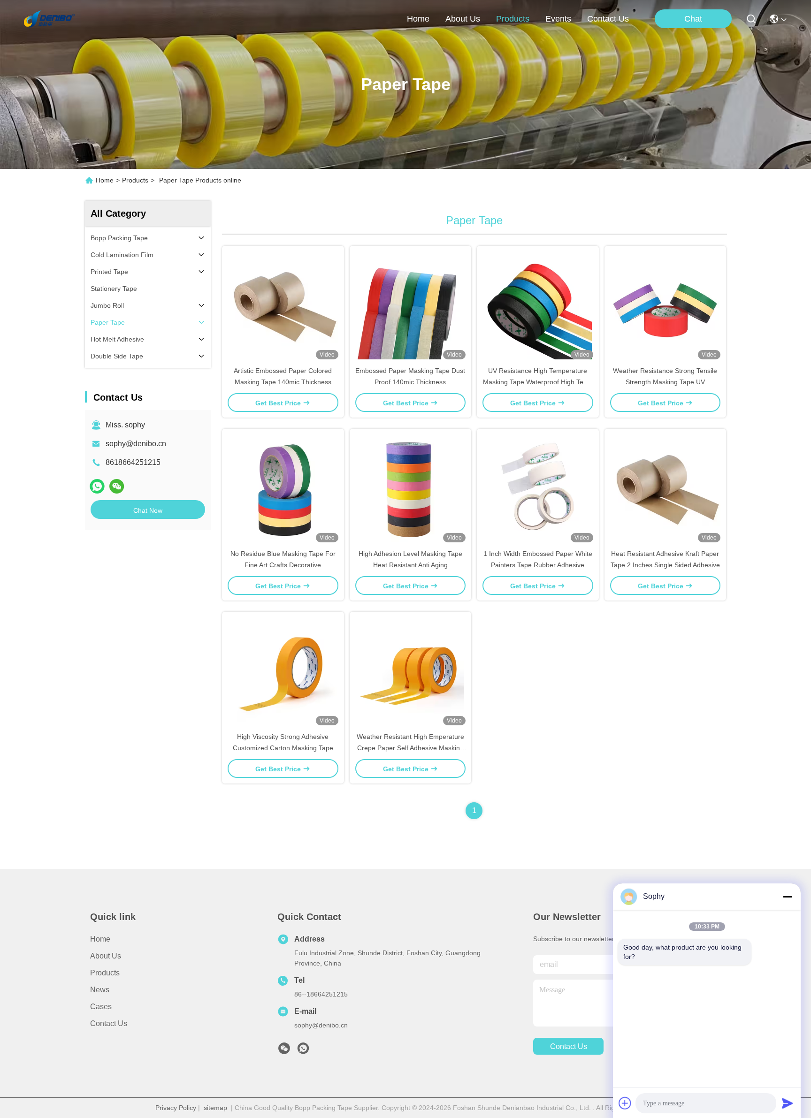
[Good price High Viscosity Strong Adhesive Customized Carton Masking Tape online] (283, 671)
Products (135, 180)
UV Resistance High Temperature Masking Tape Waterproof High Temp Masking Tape (538, 382)
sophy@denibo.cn (136, 444)
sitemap (215, 1107)
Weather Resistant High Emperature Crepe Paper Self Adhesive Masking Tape (410, 748)
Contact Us (108, 1023)
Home (418, 18)
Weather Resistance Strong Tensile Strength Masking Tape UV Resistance (665, 382)
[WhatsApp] (97, 486)
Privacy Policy (175, 1107)
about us (462, 18)
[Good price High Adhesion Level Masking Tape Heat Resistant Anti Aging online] (410, 488)
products (512, 18)
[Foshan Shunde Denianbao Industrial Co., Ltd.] (49, 18)
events (558, 18)
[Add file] (625, 1103)
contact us (608, 18)
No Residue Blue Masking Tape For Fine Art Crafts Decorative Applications (283, 565)
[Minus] (787, 896)
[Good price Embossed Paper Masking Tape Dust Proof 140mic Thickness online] (410, 305)
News (99, 990)
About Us (105, 956)
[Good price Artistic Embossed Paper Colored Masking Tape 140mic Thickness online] (283, 305)
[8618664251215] (303, 1051)
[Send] (787, 1103)
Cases (101, 1007)
